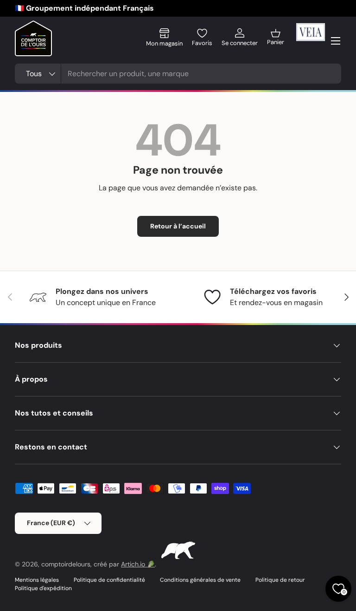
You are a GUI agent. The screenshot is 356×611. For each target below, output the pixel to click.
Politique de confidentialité (109, 580)
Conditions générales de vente (200, 580)
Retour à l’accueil (178, 226)
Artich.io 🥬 (138, 564)
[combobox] (178, 74)
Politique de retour (280, 580)
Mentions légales (37, 580)
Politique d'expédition (43, 588)
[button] (275, 41)
